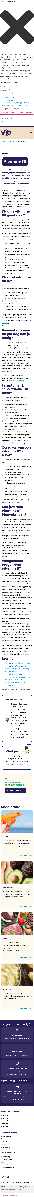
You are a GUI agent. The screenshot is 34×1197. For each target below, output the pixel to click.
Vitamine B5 (8, 989)
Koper (5, 836)
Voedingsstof (11, 141)
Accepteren (6, 109)
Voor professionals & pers (17, 1068)
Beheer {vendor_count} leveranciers (17, 103)
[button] (17, 28)
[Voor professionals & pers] (17, 1063)
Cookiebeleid (8, 119)
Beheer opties (9, 97)
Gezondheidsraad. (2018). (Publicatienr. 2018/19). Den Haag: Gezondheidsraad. (17, 679)
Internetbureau (14, 1189)
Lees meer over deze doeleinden (15, 106)
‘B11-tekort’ (15, 502)
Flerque (20, 1189)
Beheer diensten (9, 100)
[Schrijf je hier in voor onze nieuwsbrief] (17, 1086)
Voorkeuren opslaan (25, 113)
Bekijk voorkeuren (8, 113)
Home (3, 141)
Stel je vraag (17, 1052)
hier (9, 1055)
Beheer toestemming (9, 1195)
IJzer (5, 938)
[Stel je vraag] (17, 1047)
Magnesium (8, 887)
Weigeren (17, 109)
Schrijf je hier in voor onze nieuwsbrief (17, 1092)
